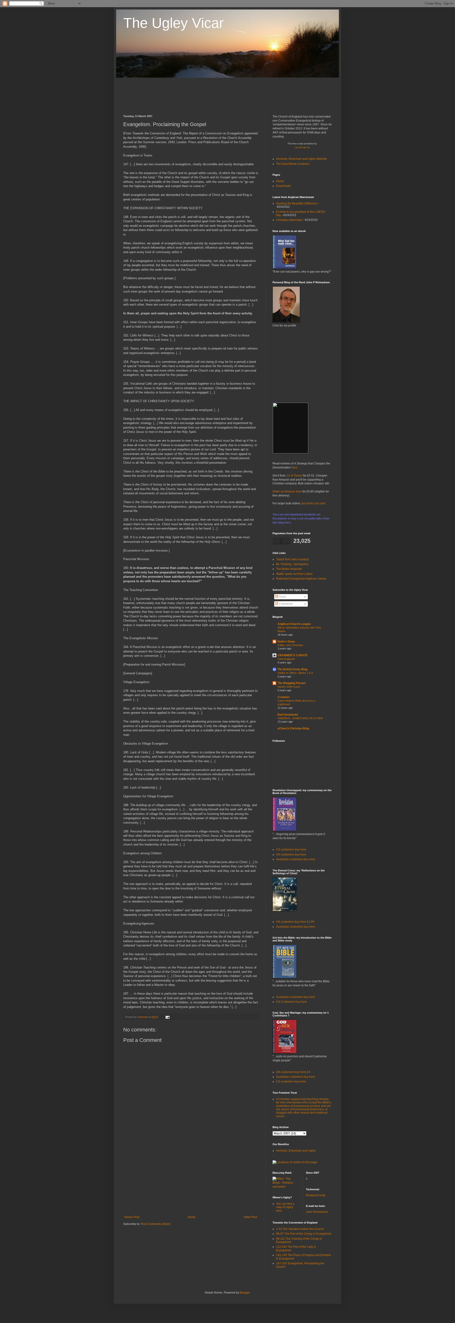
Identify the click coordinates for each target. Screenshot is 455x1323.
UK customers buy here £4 (293, 1072)
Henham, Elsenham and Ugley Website (301, 159)
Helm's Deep (286, 641)
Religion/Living (315, 1195)
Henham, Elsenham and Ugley (296, 1150)
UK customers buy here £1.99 (295, 921)
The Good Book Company (292, 163)
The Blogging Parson (291, 683)
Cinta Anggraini (286, 658)
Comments (285, 603)
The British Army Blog (292, 669)
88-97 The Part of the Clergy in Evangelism (303, 1233)
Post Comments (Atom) (155, 1224)
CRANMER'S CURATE (293, 655)
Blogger (245, 1292)
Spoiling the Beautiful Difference (297, 203)
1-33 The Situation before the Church (300, 1229)
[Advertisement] (209, 95)
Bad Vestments (288, 714)
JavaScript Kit (302, 147)
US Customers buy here (291, 1001)
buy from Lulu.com (313, 503)
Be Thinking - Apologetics (292, 564)
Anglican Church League (294, 624)
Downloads (283, 186)
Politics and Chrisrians (290, 645)
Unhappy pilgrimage (289, 220)
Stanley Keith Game (289, 686)
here (294, 467)
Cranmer (284, 697)
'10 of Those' (294, 475)
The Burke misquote (289, 569)
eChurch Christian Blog (293, 728)
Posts (282, 596)
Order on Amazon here (287, 491)
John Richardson (317, 1212)
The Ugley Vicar (173, 23)
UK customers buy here (291, 854)
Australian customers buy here (295, 859)
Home (192, 1217)
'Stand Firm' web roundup (292, 559)
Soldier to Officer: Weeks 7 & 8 (295, 672)
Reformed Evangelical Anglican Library (301, 578)
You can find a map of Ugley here (285, 1207)
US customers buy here (291, 849)
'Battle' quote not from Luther (294, 574)
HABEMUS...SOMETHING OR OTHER (300, 718)
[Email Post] (167, 1017)
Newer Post (131, 1217)
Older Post (250, 1217)
